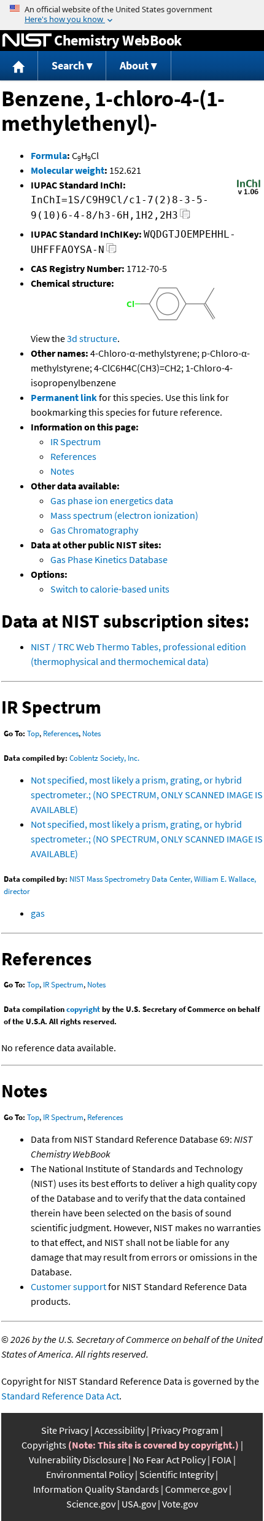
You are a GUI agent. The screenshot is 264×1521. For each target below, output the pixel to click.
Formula (49, 155)
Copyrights (43, 1445)
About (134, 65)
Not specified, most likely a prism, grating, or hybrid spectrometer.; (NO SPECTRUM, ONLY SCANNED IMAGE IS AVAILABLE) (147, 794)
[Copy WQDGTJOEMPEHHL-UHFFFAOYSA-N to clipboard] (111, 251)
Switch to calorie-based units (109, 589)
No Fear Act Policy (169, 1459)
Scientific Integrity (176, 1474)
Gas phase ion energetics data (111, 500)
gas (38, 913)
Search (68, 65)
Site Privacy (64, 1430)
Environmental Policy (89, 1474)
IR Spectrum (75, 441)
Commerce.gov (196, 1489)
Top (33, 733)
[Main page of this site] (19, 66)
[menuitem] (19, 66)
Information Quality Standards (96, 1489)
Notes (62, 471)
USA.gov (139, 1504)
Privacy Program (185, 1430)
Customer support (68, 1286)
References (73, 456)
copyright (83, 1009)
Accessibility (120, 1430)
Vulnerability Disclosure (77, 1459)
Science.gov (90, 1504)
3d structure (92, 338)
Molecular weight (67, 170)
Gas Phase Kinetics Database (109, 559)
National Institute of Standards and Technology (27, 41)
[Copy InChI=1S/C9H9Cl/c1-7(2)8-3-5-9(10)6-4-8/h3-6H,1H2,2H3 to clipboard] (185, 217)
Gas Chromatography (94, 530)
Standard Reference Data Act (60, 1396)
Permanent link (64, 397)
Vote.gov (180, 1504)
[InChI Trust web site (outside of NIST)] (249, 193)
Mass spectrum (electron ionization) (124, 515)
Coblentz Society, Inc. (104, 758)
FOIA (221, 1459)
